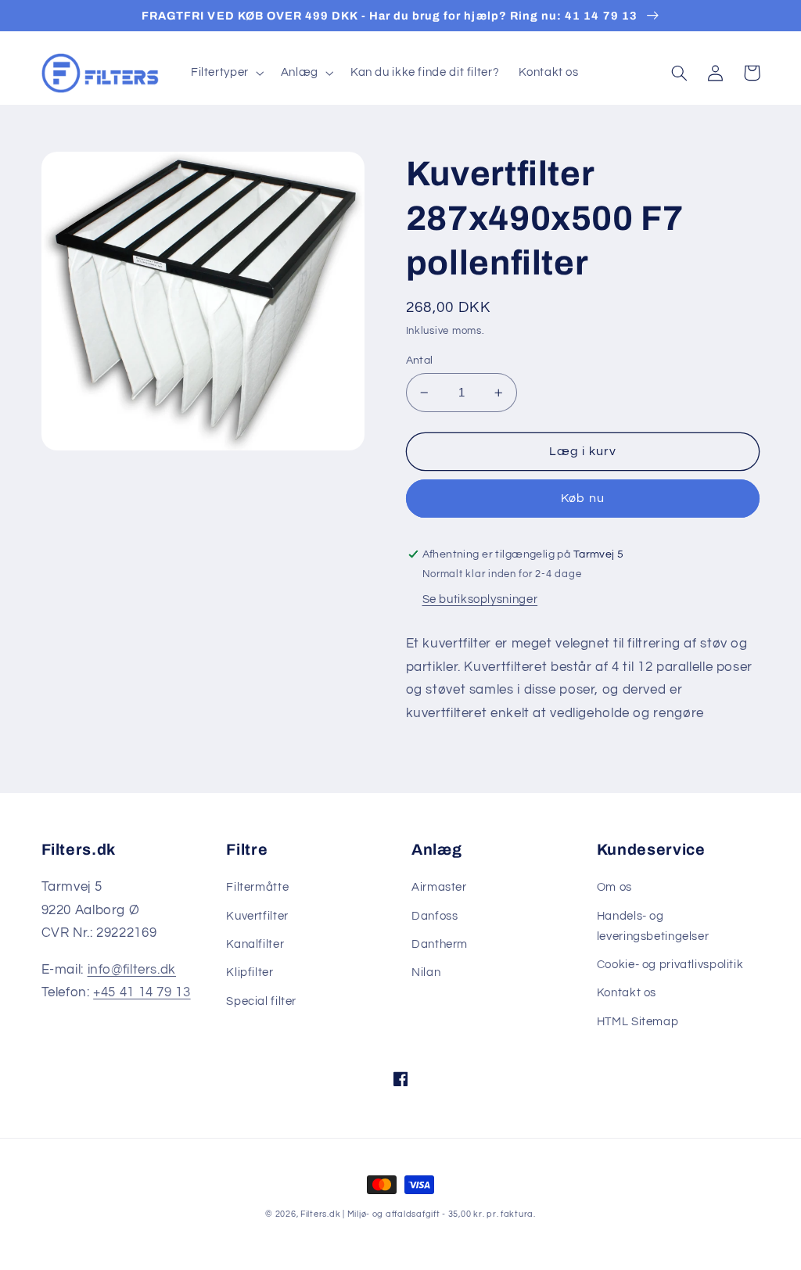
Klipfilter (249, 972)
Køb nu (582, 498)
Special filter (261, 1001)
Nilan (425, 972)
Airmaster (439, 887)
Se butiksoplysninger (480, 599)
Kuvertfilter (257, 916)
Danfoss (434, 916)
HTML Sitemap (638, 1022)
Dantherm (439, 944)
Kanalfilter (255, 944)
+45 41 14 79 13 (141, 992)
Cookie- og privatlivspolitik (670, 964)
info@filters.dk (132, 970)
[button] (226, 73)
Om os (614, 887)
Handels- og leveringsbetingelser (653, 926)
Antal (419, 360)
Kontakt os (626, 993)
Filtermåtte (257, 887)
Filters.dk (320, 1214)
